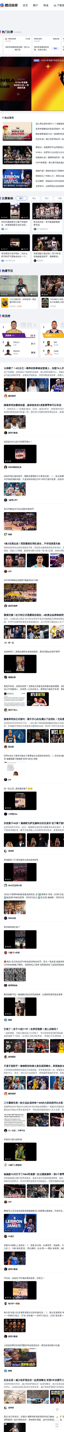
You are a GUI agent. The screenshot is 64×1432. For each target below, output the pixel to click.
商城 (45, 5)
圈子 (35, 5)
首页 (25, 5)
